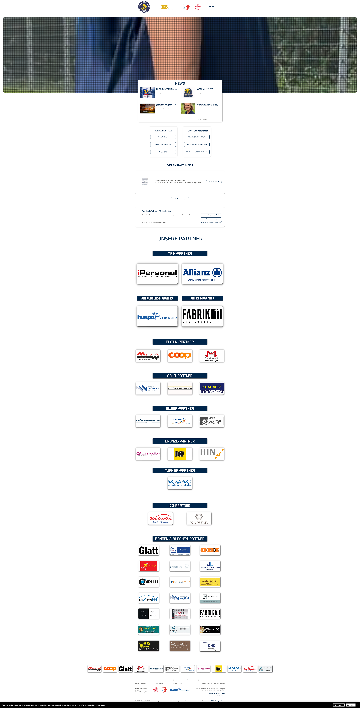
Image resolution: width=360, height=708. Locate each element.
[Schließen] (358, 705)
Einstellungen (339, 705)
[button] (163, 130)
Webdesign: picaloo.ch (179, 701)
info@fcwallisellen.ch (141, 688)
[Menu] (219, 7)
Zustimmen (350, 705)
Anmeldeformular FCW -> (217, 693)
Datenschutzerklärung (98, 705)
